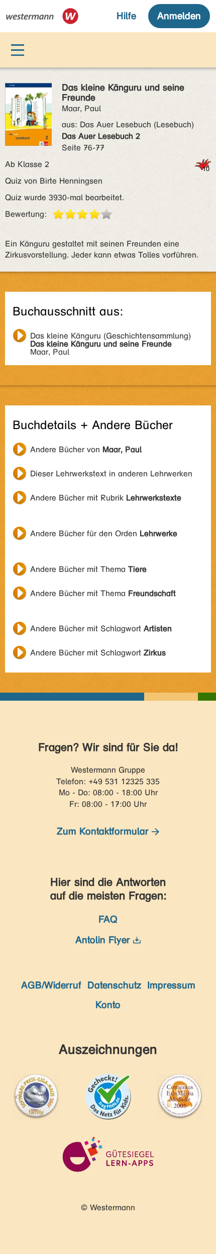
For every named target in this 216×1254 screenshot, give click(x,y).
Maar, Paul (110, 337)
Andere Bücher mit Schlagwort (101, 628)
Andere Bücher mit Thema (88, 569)
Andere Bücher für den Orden (103, 533)
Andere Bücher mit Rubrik (105, 498)
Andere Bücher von (86, 449)
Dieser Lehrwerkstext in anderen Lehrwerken (111, 473)
